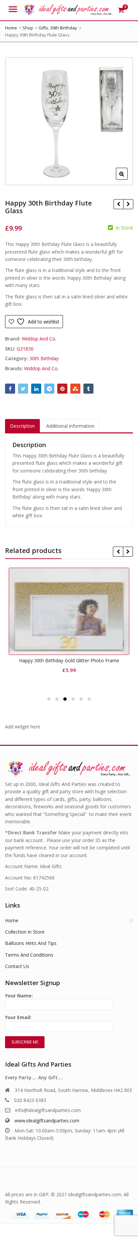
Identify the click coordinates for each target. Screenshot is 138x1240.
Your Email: (18, 1017)
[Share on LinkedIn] (36, 389)
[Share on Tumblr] (88, 389)
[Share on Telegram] (49, 389)
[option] (69, 121)
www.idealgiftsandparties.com (46, 1120)
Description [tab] (22, 426)
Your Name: (19, 995)
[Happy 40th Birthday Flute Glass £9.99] (128, 204)
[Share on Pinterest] (62, 389)
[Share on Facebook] (10, 389)
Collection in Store (25, 932)
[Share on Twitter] (23, 389)
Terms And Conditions (29, 955)
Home (11, 920)
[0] (121, 10)
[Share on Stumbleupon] (75, 389)
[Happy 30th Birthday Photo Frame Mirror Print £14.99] (118, 204)
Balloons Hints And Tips (31, 943)
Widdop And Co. (39, 338)
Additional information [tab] (70, 426)
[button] (127, 179)
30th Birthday (44, 358)
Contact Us (17, 966)
